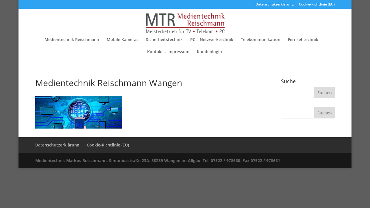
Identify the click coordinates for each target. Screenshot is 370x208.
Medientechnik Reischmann (72, 40)
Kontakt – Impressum (168, 52)
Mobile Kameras (122, 40)
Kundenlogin (209, 52)
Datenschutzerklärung (275, 5)
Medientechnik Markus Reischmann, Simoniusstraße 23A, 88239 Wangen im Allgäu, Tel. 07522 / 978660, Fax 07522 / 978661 (157, 160)
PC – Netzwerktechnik (211, 40)
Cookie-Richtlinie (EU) (317, 5)
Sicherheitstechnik (164, 40)
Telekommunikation (260, 40)
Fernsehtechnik (303, 40)
